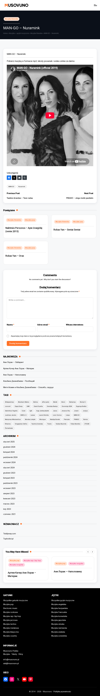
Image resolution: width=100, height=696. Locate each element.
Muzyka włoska (57, 624)
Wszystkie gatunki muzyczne (15, 600)
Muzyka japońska (58, 620)
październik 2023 (10, 483)
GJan (23, 411)
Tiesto (49, 424)
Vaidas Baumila (61, 424)
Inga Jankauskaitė (42, 411)
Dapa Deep (19, 406)
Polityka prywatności (62, 692)
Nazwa (10, 325)
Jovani (76, 411)
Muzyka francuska (59, 612)
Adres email (43, 325)
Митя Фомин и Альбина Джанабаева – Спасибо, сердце (28, 387)
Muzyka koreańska (59, 616)
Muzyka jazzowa (10, 620)
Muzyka (12, 33)
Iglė (31, 411)
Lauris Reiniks (44, 415)
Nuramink (21, 186)
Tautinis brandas (37, 424)
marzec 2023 (8, 504)
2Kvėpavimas (9, 402)
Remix (85, 419)
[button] (88, 552)
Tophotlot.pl (8, 539)
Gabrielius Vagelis (11, 411)
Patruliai (67, 419)
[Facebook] (9, 177)
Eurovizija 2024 (67, 406)
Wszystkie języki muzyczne (62, 600)
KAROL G (23, 415)
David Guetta (38, 406)
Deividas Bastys (52, 406)
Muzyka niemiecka (59, 628)
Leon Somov (57, 415)
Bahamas (72, 402)
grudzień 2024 (9, 447)
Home (5, 33)
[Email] (19, 177)
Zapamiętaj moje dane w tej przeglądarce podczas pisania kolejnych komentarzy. (41, 336)
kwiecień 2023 (9, 499)
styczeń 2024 (9, 468)
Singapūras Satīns (21, 424)
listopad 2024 (9, 452)
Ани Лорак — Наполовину (14, 375)
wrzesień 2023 (9, 488)
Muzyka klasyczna (11, 632)
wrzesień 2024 (9, 462)
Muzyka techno (9, 624)
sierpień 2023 (8, 493)
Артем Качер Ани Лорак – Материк (18, 368)
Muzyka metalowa (11, 628)
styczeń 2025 (9, 442)
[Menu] (95, 5)
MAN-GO (11, 186)
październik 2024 (10, 457)
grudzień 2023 (9, 473)
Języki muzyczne (22, 33)
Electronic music (10, 608)
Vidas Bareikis (75, 424)
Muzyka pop (30, 220)
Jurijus (85, 411)
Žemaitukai (9, 428)
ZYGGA (86, 424)
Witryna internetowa (74, 325)
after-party (45, 402)
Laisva (33, 415)
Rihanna (8, 424)
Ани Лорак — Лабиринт (13, 362)
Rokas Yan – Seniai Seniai (67, 229)
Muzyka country (10, 636)
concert (8, 406)
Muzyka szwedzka (59, 636)
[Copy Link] (24, 177)
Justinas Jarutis (10, 415)
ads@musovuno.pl (11, 663)
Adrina (35, 402)
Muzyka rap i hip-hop (32, 560)
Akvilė (55, 402)
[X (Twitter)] (14, 177)
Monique (42, 419)
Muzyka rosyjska (16, 565)
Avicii (63, 402)
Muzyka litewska (11, 19)
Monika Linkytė (30, 419)
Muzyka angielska (58, 604)
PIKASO (76, 419)
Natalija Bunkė (55, 419)
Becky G (83, 402)
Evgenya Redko (81, 406)
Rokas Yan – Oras (14, 255)
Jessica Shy (65, 411)
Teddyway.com (9, 534)
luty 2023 (7, 509)
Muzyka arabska (58, 632)
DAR (28, 406)
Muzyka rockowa (10, 612)
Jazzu (55, 411)
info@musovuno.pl (11, 659)
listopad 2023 (9, 478)
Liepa (68, 415)
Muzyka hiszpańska (59, 608)
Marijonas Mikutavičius (13, 419)
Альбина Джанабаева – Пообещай (19, 381)
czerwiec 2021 (9, 514)
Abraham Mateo (23, 402)
